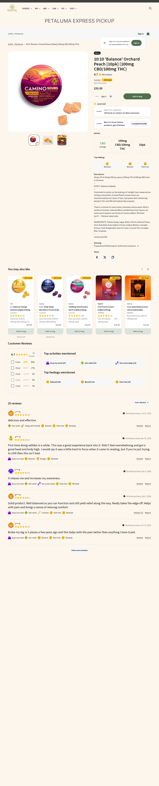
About (45, 8)
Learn (54, 8)
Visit (62, 8)
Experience (25, 8)
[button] (27, 8)
